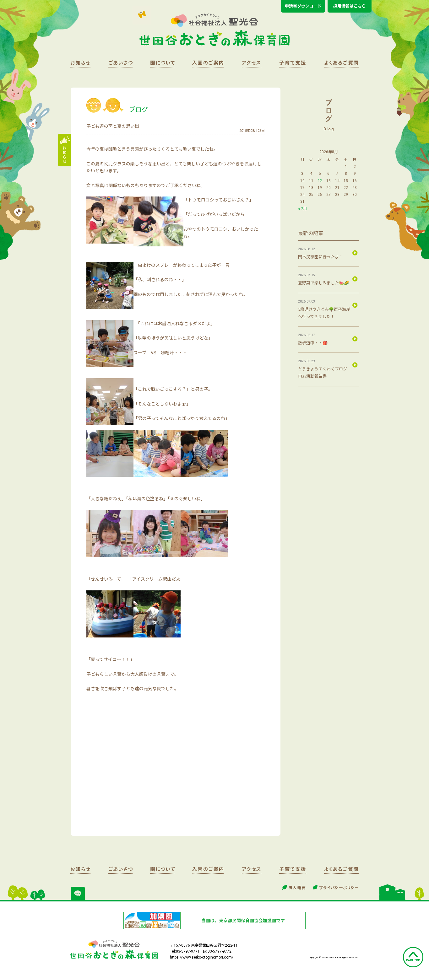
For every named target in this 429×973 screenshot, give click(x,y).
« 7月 (302, 208)
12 (320, 180)
